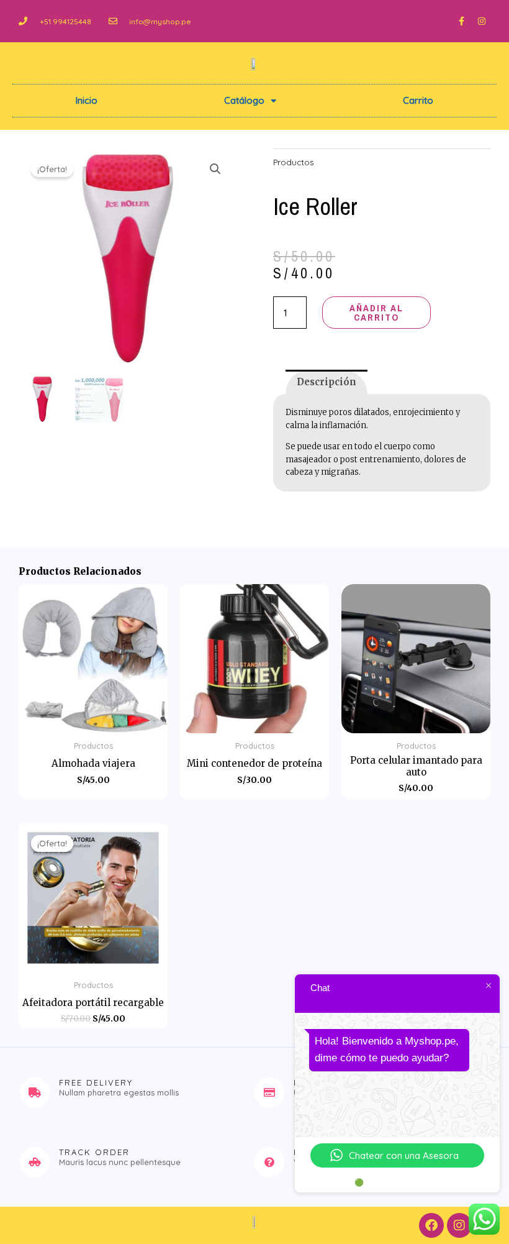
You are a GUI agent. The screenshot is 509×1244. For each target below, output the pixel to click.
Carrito (418, 100)
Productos (293, 162)
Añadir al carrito (376, 312)
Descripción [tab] (326, 382)
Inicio (86, 100)
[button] (215, 169)
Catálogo (244, 100)
